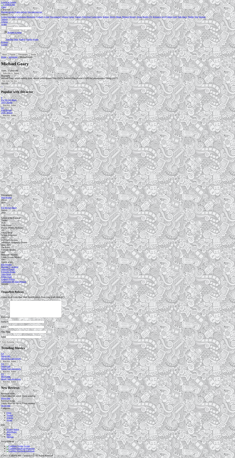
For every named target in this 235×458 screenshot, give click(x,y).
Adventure (11, 17)
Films (9, 413)
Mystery (132, 17)
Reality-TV (147, 17)
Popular (13, 55)
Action (4, 17)
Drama (65, 17)
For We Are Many (9, 208)
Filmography (23, 55)
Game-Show (96, 17)
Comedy (40, 17)
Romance (157, 17)
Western (202, 17)
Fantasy (78, 17)
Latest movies (21, 12)
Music (118, 17)
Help (9, 434)
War (196, 17)
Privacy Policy (13, 429)
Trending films (12, 39)
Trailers (22, 39)
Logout (4, 44)
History (106, 17)
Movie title (5, 398)
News (139, 17)
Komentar (5, 317)
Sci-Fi (164, 17)
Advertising (12, 432)
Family (72, 17)
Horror (113, 17)
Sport (174, 17)
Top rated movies (34, 12)
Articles (29, 39)
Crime (46, 17)
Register (4, 42)
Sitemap (10, 437)
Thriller (191, 17)
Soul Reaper (6, 197)
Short (169, 17)
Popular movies (7, 12)
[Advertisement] (82, 136)
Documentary (56, 17)
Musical (125, 17)
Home (3, 57)
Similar (33, 55)
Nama (4, 322)
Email (4, 327)
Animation (21, 17)
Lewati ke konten (8, 2)
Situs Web (5, 332)
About (4, 55)
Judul (3, 337)
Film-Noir (86, 17)
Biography (31, 17)
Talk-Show (182, 17)
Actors (35, 39)
